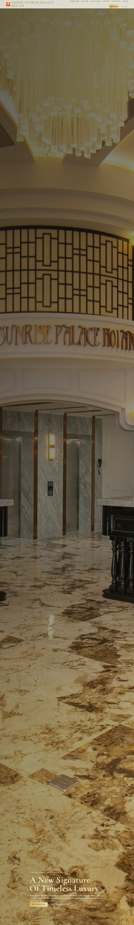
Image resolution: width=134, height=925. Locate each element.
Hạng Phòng (96, 1)
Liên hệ (125, 1)
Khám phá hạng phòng (60, 904)
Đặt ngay (114, 6)
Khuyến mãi (116, 1)
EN (126, 6)
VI (123, 6)
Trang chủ (74, 1)
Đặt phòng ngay (38, 904)
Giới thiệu (85, 1)
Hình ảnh (106, 1)
